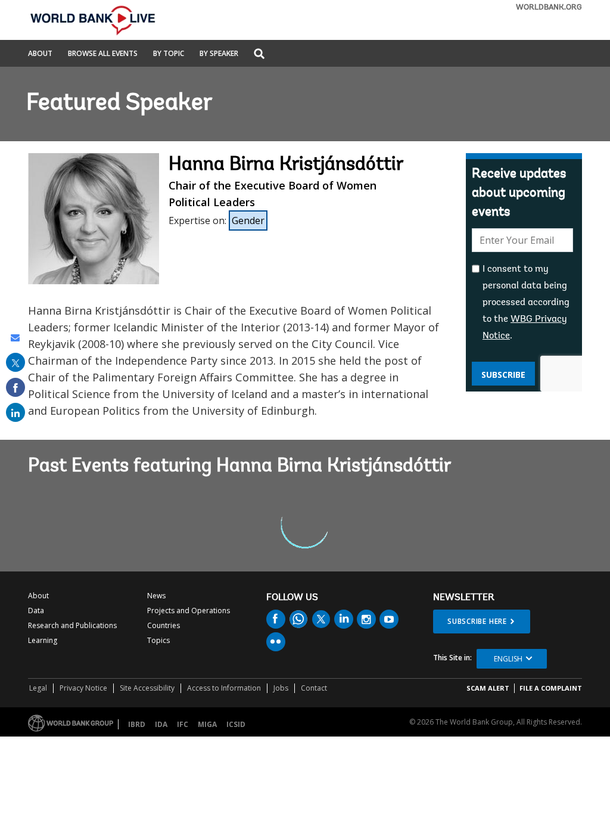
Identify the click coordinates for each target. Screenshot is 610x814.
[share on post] (15, 362)
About (40, 54)
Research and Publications (72, 625)
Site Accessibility (147, 688)
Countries (163, 625)
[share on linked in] (15, 412)
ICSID (235, 724)
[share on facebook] (15, 387)
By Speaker (219, 54)
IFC (182, 724)
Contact (314, 688)
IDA (161, 724)
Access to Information (224, 688)
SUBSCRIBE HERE (477, 621)
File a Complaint (550, 687)
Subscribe (503, 374)
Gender (248, 220)
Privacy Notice (83, 688)
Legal (38, 688)
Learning (42, 640)
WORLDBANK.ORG (549, 7)
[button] (259, 54)
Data (36, 610)
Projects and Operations (188, 610)
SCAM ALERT (487, 687)
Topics (158, 640)
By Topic (168, 54)
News (156, 596)
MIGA (207, 724)
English (508, 659)
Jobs (280, 688)
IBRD (136, 724)
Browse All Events (103, 54)
